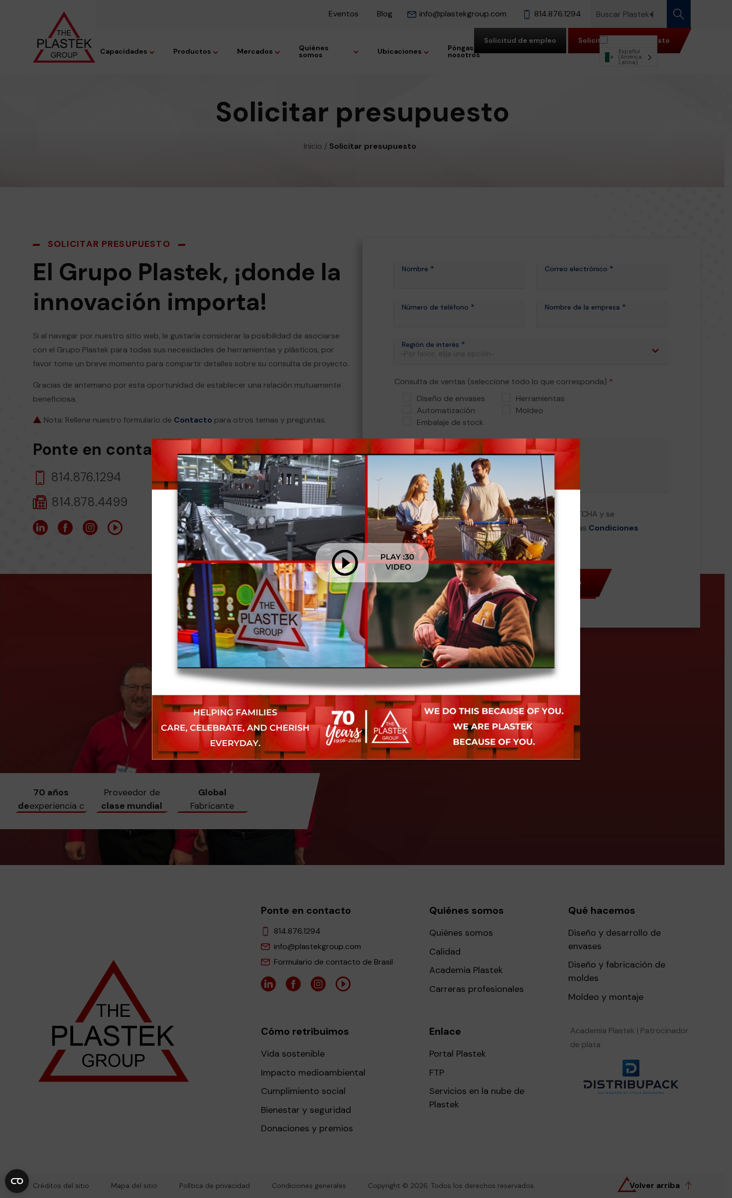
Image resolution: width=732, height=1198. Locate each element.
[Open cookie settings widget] (17, 1181)
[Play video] (366, 599)
